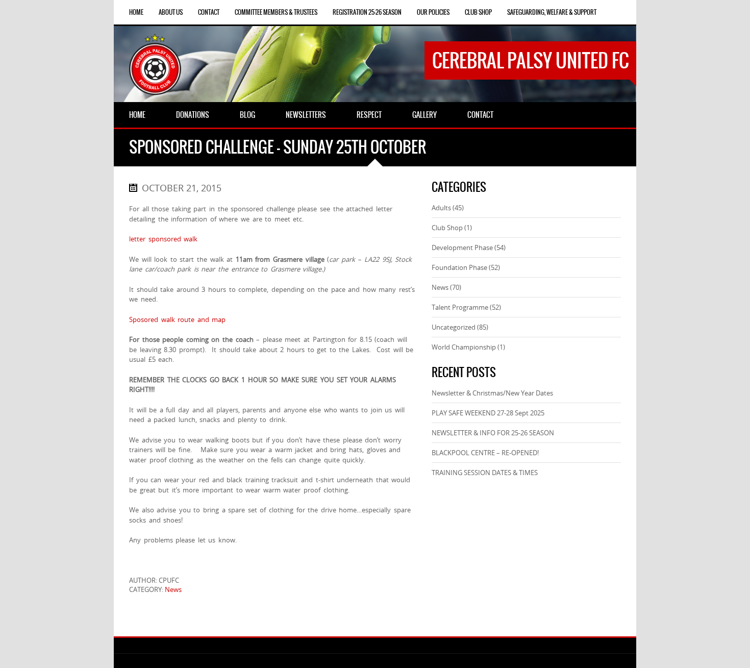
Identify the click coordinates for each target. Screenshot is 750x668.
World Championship (464, 347)
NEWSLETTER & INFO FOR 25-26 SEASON (493, 432)
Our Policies (433, 12)
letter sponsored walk (163, 238)
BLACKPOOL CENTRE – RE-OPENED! (485, 452)
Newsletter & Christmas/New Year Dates (492, 393)
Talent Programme (460, 307)
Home (136, 12)
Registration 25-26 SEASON (367, 12)
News (173, 589)
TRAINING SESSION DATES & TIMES (485, 472)
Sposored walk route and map (177, 319)
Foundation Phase (459, 267)
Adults (441, 207)
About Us (171, 12)
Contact (208, 12)
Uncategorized (454, 327)
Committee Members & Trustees (276, 12)
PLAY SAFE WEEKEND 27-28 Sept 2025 (488, 412)
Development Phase (462, 247)
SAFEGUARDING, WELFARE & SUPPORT (551, 12)
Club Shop (478, 12)
